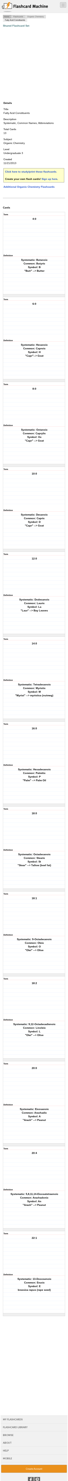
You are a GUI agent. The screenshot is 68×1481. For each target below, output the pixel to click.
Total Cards (9, 129)
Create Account (34, 1468)
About (7, 1442)
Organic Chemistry (35, 16)
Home (6, 16)
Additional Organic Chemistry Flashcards (29, 186)
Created (7, 159)
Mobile (7, 1458)
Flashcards (18, 16)
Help (6, 1450)
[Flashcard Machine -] (25, 7)
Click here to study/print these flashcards (30, 171)
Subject (7, 139)
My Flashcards (13, 1419)
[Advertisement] (34, 64)
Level (6, 149)
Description (9, 119)
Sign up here (49, 178)
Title (5, 109)
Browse (8, 1435)
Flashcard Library (15, 1427)
